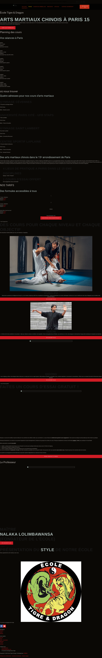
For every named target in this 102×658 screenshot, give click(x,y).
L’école (56, 6)
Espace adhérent (67, 6)
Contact (25, 8)
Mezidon (50, 6)
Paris (30, 6)
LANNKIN (25, 653)
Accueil (24, 6)
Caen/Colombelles (39, 6)
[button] (51, 218)
